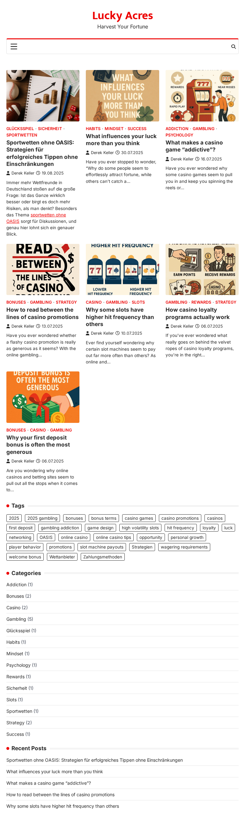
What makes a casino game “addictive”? (194, 146)
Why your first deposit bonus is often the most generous (38, 444)
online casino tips (113, 537)
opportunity (150, 537)
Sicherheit (50, 128)
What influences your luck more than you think (121, 139)
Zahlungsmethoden (102, 556)
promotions (60, 546)
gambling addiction (60, 527)
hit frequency (180, 527)
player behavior (25, 546)
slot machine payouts (101, 546)
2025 (14, 518)
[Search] (233, 46)
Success (137, 128)
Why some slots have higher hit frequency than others (120, 316)
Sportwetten (21, 135)
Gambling (203, 128)
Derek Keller (22, 173)
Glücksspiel (20, 128)
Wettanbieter (62, 556)
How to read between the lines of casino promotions (42, 313)
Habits (93, 128)
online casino (74, 537)
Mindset (114, 128)
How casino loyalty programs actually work (198, 313)
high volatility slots (140, 527)
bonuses (74, 518)
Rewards (201, 302)
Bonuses (16, 302)
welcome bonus (25, 556)
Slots (138, 302)
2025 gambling (42, 518)
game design (100, 527)
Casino (94, 302)
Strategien (142, 546)
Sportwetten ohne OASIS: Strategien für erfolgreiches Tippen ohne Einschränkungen (42, 153)
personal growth (187, 537)
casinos (215, 518)
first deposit (21, 527)
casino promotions (180, 518)
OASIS (46, 537)
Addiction (177, 128)
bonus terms (103, 518)
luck (228, 527)
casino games (139, 518)
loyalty (209, 527)
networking (20, 537)
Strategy (66, 302)
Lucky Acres (122, 16)
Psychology (179, 135)
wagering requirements (184, 546)
